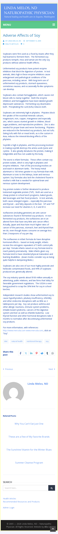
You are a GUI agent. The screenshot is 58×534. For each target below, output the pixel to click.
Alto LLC (48, 526)
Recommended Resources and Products (21, 501)
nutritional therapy (34, 341)
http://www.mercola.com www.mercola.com (23, 330)
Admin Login (8, 507)
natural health (17, 341)
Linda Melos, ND (14, 41)
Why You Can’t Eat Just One (29, 423)
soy (47, 341)
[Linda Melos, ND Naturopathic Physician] (29, 12)
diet (5, 341)
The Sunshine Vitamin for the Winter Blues (29, 449)
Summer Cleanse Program (29, 462)
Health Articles (11, 44)
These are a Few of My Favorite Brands (29, 436)
